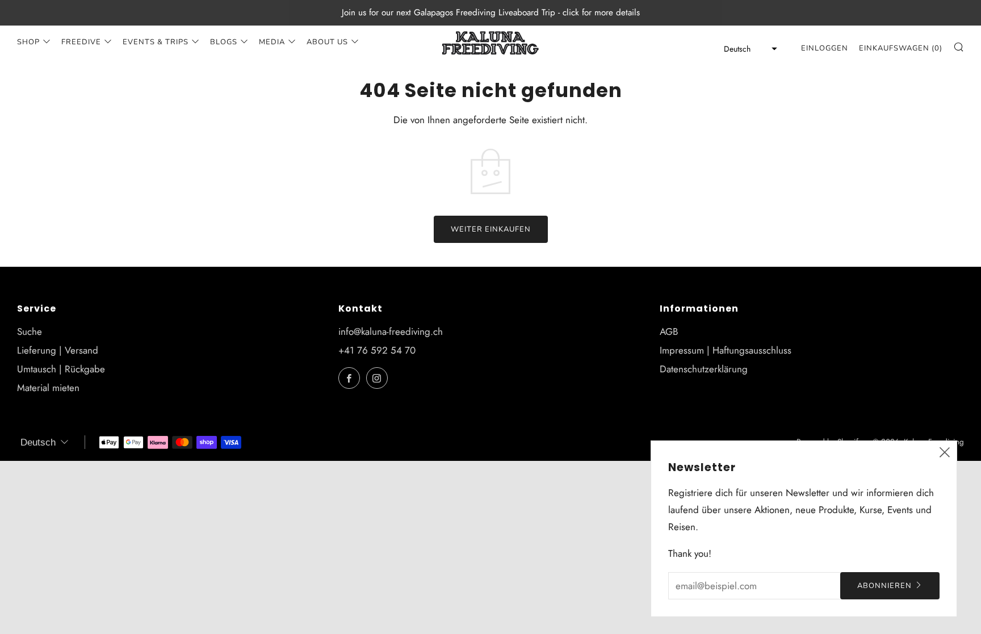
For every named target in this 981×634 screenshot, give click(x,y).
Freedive (81, 42)
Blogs (223, 42)
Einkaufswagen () (900, 48)
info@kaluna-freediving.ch (390, 331)
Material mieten (48, 387)
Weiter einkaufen (491, 229)
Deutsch (38, 442)
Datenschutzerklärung (704, 369)
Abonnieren (884, 586)
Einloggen (824, 48)
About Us (327, 42)
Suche (29, 331)
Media (272, 42)
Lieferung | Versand (57, 350)
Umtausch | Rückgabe (61, 369)
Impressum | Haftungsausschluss (725, 350)
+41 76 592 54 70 (377, 350)
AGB (669, 331)
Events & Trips (155, 42)
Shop (28, 42)
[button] (747, 49)
